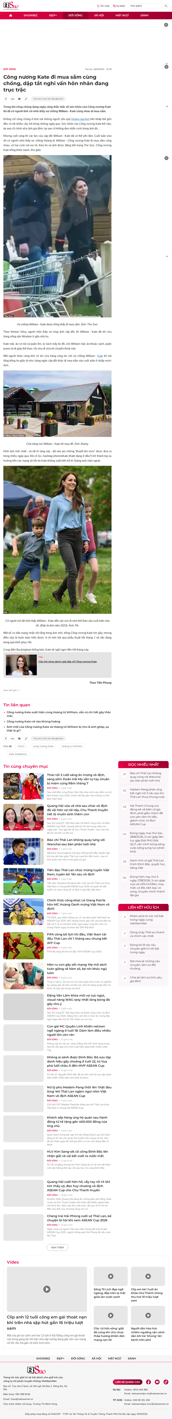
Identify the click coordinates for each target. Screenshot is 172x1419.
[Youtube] (157, 1382)
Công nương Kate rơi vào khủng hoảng (33, 721)
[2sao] (10, 15)
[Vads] (166, 63)
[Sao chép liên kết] (26, 98)
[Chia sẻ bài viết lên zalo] (12, 98)
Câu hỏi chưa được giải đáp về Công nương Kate (67, 661)
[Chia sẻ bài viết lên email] (19, 98)
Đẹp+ (53, 15)
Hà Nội (116, 1389)
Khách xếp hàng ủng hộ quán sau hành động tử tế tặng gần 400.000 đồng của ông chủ (77, 1122)
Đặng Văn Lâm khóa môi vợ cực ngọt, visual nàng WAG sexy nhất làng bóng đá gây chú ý (78, 1000)
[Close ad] (166, 25)
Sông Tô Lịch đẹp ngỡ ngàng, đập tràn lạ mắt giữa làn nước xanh (109, 1293)
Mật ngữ (122, 15)
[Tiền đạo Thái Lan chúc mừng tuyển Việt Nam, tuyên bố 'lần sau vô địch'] (23, 881)
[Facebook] (148, 1382)
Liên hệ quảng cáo (127, 1382)
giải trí (145, 948)
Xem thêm (57, 1247)
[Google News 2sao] (48, 98)
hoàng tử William (72, 746)
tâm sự (146, 964)
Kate (100, 355)
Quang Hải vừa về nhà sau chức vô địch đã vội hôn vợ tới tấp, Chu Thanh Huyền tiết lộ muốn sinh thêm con (77, 810)
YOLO (21, 746)
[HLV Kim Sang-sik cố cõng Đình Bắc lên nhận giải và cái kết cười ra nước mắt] (23, 1163)
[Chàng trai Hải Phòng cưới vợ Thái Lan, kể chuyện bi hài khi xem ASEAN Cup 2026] (23, 1227)
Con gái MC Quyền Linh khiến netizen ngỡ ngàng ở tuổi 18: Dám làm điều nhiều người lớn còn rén (79, 1031)
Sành (144, 15)
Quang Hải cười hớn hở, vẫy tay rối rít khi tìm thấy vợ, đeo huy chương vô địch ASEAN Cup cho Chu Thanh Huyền (78, 1186)
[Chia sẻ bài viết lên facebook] (5, 98)
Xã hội (99, 15)
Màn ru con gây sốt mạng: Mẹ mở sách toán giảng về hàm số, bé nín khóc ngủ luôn (77, 969)
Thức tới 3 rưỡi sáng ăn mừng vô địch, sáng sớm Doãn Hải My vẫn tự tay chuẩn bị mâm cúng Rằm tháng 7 (78, 779)
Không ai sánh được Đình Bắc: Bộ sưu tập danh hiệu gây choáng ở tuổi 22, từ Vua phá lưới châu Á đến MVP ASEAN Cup (79, 1061)
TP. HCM (117, 1400)
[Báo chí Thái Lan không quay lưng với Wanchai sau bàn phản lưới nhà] (23, 851)
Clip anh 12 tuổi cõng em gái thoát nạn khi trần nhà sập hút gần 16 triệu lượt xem (47, 1323)
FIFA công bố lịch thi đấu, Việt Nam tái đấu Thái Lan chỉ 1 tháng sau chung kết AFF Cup (77, 939)
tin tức (149, 916)
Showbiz (30, 15)
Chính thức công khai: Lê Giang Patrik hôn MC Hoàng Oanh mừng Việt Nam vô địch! (78, 904)
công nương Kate (43, 746)
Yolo (40, 657)
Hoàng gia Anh (80, 119)
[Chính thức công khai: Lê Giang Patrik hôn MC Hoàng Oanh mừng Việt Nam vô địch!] (23, 911)
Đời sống (75, 15)
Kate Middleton (18, 754)
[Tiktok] (166, 1382)
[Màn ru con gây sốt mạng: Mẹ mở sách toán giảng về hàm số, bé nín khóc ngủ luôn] (23, 976)
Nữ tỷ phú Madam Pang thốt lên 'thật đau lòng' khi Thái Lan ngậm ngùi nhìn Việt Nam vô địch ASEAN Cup (79, 1091)
